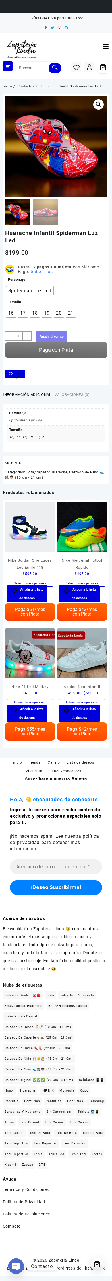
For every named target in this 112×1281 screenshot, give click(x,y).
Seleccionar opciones (30, 583)
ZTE (42, 1165)
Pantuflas (32, 1101)
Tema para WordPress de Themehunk (68, 1268)
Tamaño (15, 302)
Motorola (66, 1090)
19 (31, 437)
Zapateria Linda (64, 1260)
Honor (9, 1090)
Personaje (16, 280)
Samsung (96, 1101)
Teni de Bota (40, 1133)
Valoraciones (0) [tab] (72, 394)
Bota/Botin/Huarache (77, 995)
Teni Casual (29, 1122)
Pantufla (11, 1101)
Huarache (28, 1090)
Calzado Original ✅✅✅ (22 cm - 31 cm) (39, 1080)
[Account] (89, 67)
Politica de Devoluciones (26, 1214)
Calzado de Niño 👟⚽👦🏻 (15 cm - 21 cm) (39, 1069)
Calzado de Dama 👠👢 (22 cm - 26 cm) (37, 1048)
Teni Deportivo (16, 1143)
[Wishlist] (76, 67)
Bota (50, 995)
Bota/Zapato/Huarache (46, 472)
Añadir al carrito (52, 337)
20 (37, 437)
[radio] (30, 290)
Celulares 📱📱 (91, 1080)
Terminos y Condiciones (26, 1189)
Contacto (12, 1226)
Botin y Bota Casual (21, 1016)
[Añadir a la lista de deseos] (15, 374)
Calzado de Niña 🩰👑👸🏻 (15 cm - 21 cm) (39, 1059)
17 (18, 437)
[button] (98, 104)
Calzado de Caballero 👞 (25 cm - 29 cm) (38, 1037)
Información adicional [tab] (27, 394)
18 (24, 437)
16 (11, 437)
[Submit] (55, 68)
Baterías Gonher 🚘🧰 (23, 995)
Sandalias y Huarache (23, 1112)
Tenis (38, 1154)
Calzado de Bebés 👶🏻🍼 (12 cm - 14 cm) (38, 1027)
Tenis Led (56, 1154)
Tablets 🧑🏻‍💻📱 (88, 1112)
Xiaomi (10, 1165)
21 (44, 437)
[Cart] (103, 67)
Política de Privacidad (24, 1201)
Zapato (27, 1165)
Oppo (84, 1090)
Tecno (9, 1122)
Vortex (97, 1154)
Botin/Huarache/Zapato (67, 1006)
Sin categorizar (59, 1112)
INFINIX (47, 1090)
